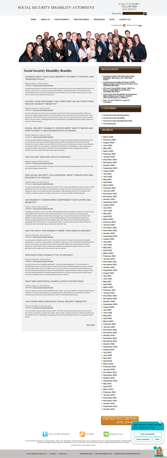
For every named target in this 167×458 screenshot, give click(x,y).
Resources (99, 19)
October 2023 (109, 199)
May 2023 (107, 213)
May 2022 (107, 248)
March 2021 (108, 287)
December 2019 (110, 330)
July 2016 (107, 352)
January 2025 (109, 157)
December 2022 (110, 228)
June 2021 (107, 279)
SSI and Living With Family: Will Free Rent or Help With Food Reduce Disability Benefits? (119, 90)
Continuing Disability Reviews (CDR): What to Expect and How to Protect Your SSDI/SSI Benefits (120, 84)
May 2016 (107, 358)
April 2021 (107, 284)
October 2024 (109, 165)
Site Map (52, 454)
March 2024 (108, 185)
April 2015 (107, 386)
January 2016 (109, 369)
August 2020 (108, 307)
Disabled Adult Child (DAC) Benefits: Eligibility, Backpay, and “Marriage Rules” (119, 78)
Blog (112, 19)
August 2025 (108, 143)
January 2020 (109, 327)
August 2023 (108, 205)
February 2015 (109, 392)
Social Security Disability (114, 118)
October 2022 (109, 233)
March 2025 (108, 151)
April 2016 (107, 361)
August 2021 (108, 273)
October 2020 (109, 301)
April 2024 (107, 182)
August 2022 (108, 239)
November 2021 (110, 265)
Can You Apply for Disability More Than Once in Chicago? (58, 231)
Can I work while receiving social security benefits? (56, 301)
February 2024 (109, 188)
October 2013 (109, 409)
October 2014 (109, 403)
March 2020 (108, 321)
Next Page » (91, 325)
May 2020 (107, 316)
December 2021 (110, 262)
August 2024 (108, 171)
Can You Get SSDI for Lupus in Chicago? (48, 157)
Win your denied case (103, 454)
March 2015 (108, 389)
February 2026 (109, 140)
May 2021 (107, 282)
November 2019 (110, 333)
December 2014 (110, 398)
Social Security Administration (116, 115)
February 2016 (109, 367)
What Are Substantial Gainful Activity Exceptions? (54, 281)
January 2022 (109, 259)
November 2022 (110, 230)
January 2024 (109, 191)
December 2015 (110, 372)
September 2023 (110, 202)
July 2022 (107, 242)
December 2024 (110, 160)
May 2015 (107, 384)
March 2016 (108, 364)
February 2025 (109, 154)
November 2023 (110, 196)
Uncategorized (109, 124)
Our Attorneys (62, 19)
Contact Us (124, 19)
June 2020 (107, 313)
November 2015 (110, 375)
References (63, 454)
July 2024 (107, 174)
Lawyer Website (32, 454)
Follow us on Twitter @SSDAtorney (59, 434)
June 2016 (107, 355)
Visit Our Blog (89, 434)
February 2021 (109, 290)
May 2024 (107, 179)
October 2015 (109, 378)
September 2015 (110, 381)
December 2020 (110, 296)
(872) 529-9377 (129, 9)
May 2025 (107, 148)
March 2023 (108, 219)
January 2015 (109, 395)
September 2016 (110, 347)
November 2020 (110, 299)
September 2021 (110, 270)
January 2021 (109, 293)
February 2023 (109, 222)
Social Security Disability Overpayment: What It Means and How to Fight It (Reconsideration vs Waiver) (120, 96)
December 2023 (110, 194)
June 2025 (107, 145)
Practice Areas (81, 19)
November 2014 (110, 401)
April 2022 (107, 250)
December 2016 (110, 338)
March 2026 (108, 137)
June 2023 (107, 211)
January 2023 (109, 225)
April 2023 (107, 216)
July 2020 (107, 310)
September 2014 (110, 406)
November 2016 (110, 341)
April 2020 (107, 318)
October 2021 (109, 267)
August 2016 (108, 350)
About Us (45, 19)
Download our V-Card (116, 434)
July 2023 (107, 208)
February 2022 (109, 256)
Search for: (117, 13)
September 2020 (110, 304)
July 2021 (107, 276)
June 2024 (107, 177)
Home (33, 19)
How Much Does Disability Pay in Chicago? (49, 255)
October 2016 (109, 344)
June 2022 (107, 245)
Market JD (42, 454)
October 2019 (109, 335)
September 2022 (110, 236)
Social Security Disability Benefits (43, 85)
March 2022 (108, 253)
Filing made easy (86, 454)
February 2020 (109, 324)
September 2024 (110, 168)
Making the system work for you (127, 454)
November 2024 (110, 162)
